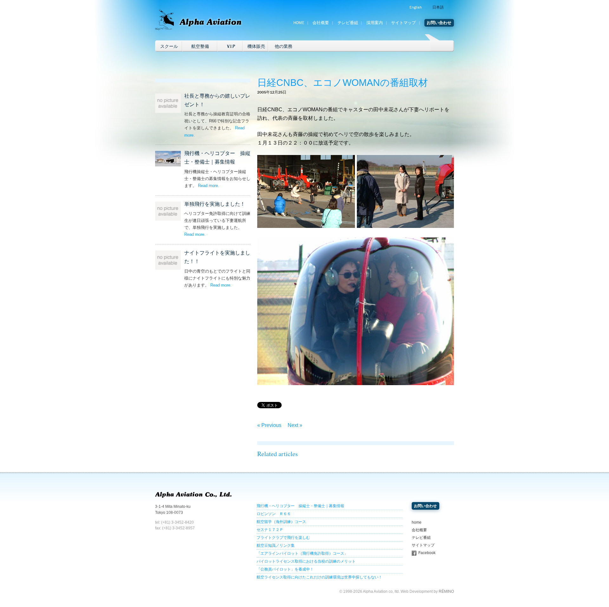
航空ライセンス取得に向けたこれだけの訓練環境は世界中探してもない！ (319, 577)
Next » (295, 425)
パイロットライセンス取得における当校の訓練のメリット (306, 561)
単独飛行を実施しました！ (214, 204)
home (417, 522)
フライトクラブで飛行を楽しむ (283, 537)
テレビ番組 (347, 23)
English (415, 7)
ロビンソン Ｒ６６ (274, 514)
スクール (169, 46)
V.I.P (231, 46)
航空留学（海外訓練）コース (281, 522)
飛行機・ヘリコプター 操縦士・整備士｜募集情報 (300, 506)
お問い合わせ (439, 23)
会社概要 (320, 23)
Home (298, 23)
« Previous (269, 425)
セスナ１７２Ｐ (270, 529)
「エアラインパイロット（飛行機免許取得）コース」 (302, 553)
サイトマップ (403, 23)
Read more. (208, 185)
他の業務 (283, 46)
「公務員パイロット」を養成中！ (285, 569)
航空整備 (200, 46)
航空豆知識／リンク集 (276, 545)
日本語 (438, 7)
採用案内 (374, 23)
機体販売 (256, 46)
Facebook (426, 553)
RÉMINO (446, 591)
